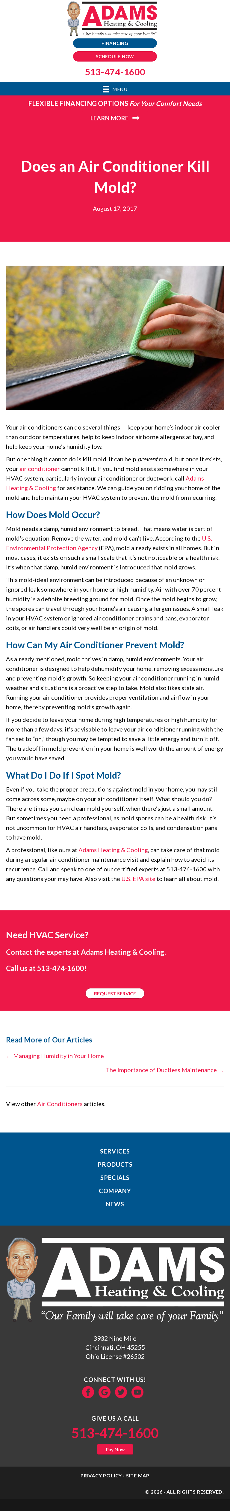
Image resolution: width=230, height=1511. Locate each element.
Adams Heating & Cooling (113, 849)
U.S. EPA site (138, 878)
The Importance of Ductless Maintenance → (165, 1069)
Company (115, 1190)
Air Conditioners (60, 1103)
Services (115, 1151)
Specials (115, 1177)
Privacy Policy (101, 1475)
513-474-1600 (60, 968)
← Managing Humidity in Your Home (55, 1055)
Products (115, 1164)
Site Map (137, 1475)
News (115, 1204)
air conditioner (39, 468)
